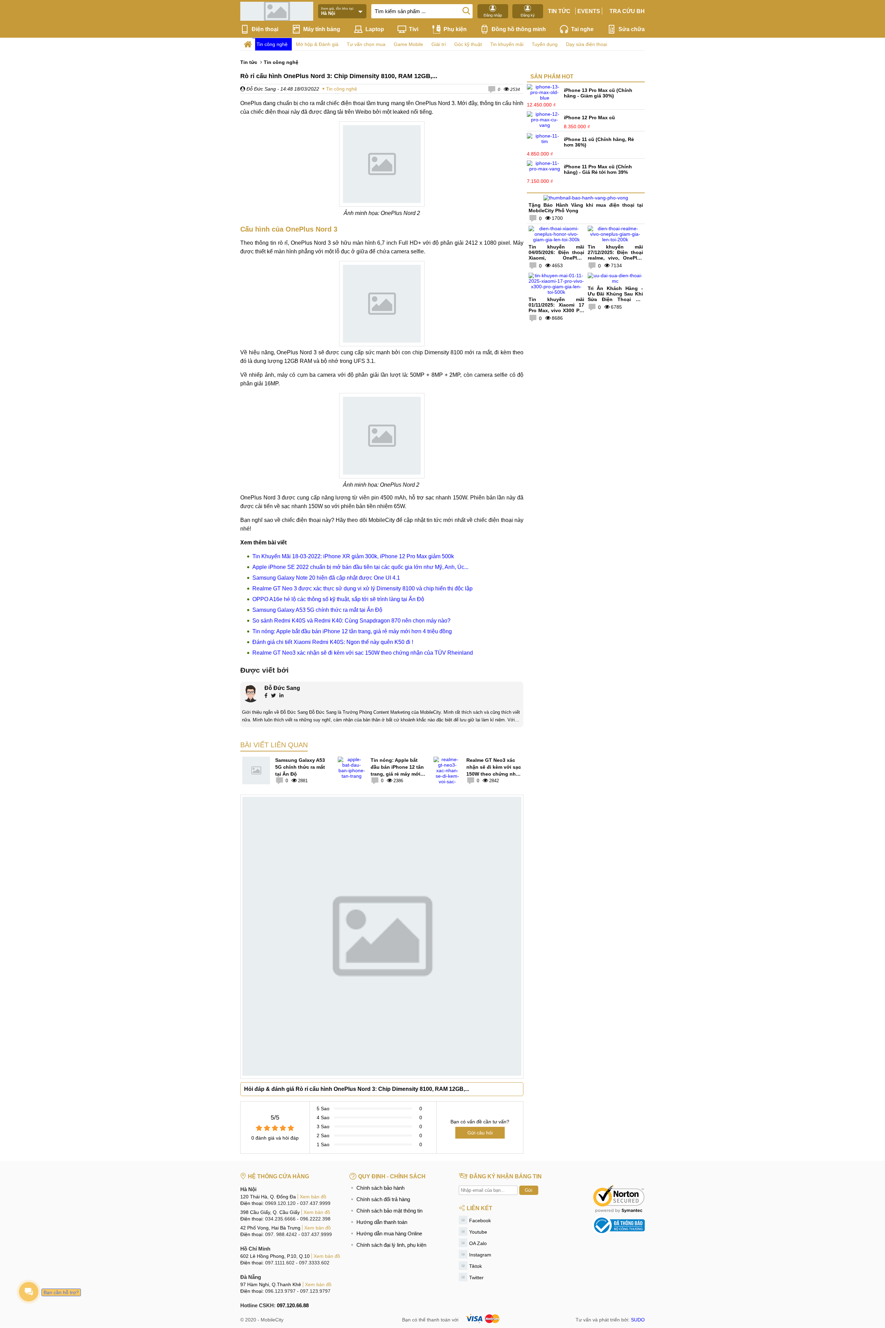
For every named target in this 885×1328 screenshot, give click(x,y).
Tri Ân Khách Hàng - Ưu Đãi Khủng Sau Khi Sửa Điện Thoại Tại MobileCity (615, 297)
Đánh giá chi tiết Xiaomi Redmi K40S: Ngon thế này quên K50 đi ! (332, 642)
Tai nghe (582, 29)
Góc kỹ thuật (468, 44)
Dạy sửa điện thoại (586, 44)
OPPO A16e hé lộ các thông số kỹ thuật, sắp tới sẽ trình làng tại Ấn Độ (338, 599)
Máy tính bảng (321, 29)
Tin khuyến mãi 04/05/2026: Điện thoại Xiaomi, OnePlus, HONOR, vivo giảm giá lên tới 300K (556, 258)
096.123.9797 (280, 1291)
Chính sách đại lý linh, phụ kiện (391, 1245)
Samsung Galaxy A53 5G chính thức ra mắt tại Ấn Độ (317, 610)
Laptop (374, 29)
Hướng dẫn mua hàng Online (389, 1233)
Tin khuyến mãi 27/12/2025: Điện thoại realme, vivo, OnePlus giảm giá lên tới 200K (615, 255)
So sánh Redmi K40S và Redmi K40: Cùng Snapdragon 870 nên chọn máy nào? (351, 621)
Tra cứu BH (627, 11)
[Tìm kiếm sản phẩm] (466, 10)
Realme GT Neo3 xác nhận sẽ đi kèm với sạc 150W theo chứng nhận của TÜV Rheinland (362, 653)
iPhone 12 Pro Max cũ (589, 117)
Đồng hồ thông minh (519, 29)
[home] (248, 44)
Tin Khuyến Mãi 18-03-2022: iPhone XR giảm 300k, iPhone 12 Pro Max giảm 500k (353, 556)
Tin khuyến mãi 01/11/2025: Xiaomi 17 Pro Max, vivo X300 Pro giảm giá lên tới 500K (556, 308)
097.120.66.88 (293, 1305)
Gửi (528, 1190)
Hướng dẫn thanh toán (381, 1222)
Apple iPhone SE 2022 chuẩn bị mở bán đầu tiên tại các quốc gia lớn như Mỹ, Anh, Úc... (360, 567)
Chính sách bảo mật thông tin (389, 1211)
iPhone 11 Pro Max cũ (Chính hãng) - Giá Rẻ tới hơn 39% (598, 169)
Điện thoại (265, 29)
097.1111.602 (280, 1262)
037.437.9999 (315, 1203)
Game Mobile (408, 44)
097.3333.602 (314, 1262)
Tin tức (559, 11)
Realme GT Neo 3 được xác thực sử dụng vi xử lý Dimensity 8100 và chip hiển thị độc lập (362, 588)
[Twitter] (273, 696)
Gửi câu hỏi (480, 1132)
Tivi (413, 29)
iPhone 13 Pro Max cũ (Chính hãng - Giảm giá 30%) (598, 93)
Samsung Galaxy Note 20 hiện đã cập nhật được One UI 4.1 (326, 578)
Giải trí (438, 44)
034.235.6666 (280, 1219)
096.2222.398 (315, 1219)
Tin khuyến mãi (506, 44)
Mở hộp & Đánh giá (317, 44)
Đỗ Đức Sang (260, 89)
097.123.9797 (315, 1291)
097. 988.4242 (281, 1234)
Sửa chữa (631, 29)
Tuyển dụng (545, 44)
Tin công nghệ (272, 44)
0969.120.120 (280, 1203)
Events (588, 11)
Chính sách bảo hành (380, 1188)
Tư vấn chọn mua (366, 44)
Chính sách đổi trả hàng (383, 1199)
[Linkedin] (281, 696)
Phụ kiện (455, 29)
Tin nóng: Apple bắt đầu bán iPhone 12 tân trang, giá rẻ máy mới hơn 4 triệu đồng (352, 631)
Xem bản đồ (313, 1196)
